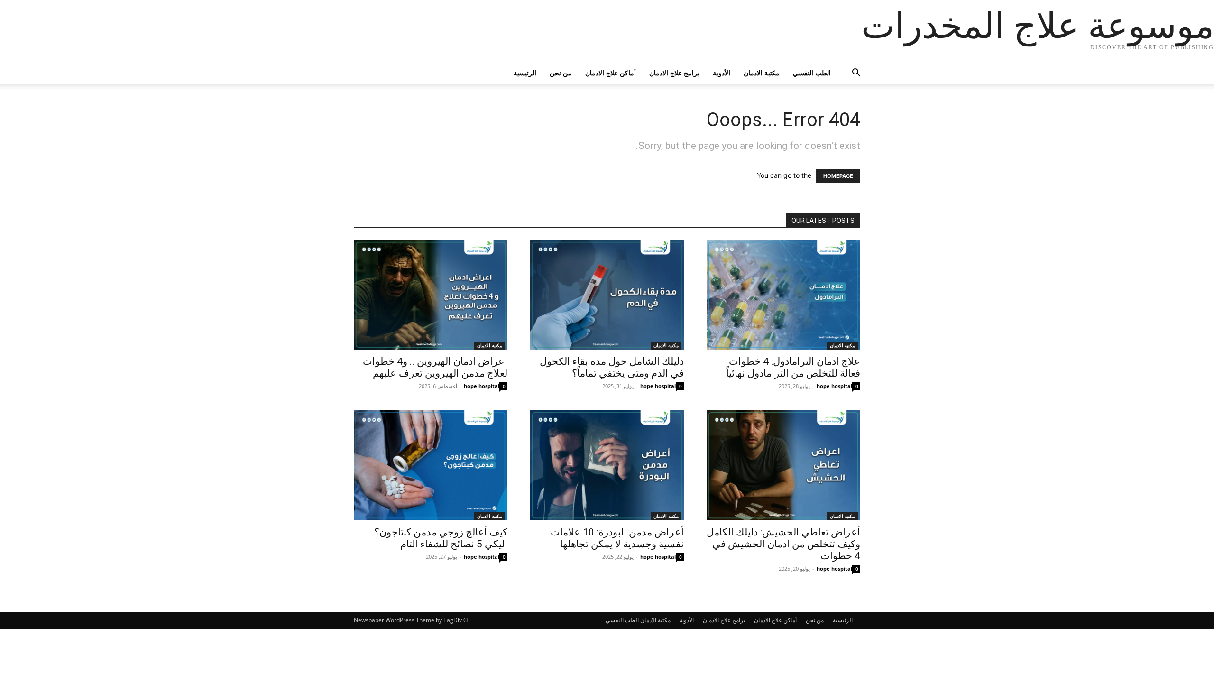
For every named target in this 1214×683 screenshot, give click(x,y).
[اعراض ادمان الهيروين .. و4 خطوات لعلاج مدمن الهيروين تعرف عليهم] (430, 295)
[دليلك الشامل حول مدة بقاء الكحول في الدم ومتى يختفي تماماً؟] (607, 295)
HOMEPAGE (838, 176)
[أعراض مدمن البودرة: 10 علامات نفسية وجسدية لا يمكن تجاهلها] (607, 465)
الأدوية (721, 72)
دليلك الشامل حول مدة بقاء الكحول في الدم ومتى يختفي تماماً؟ (612, 367)
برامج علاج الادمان (674, 72)
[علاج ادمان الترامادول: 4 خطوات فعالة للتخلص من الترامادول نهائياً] (783, 295)
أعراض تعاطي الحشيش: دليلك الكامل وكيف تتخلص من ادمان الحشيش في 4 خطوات (783, 544)
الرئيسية (525, 72)
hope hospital (481, 385)
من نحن (561, 72)
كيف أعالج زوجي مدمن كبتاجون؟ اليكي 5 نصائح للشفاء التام (440, 538)
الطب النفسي (812, 72)
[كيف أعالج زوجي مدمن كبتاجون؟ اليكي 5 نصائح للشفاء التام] (430, 465)
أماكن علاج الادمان (610, 72)
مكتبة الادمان (762, 72)
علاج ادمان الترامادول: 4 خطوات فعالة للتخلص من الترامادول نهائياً (793, 367)
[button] (848, 73)
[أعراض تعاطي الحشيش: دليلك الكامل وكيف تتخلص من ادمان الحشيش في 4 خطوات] (783, 465)
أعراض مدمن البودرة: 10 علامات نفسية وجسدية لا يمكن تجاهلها (617, 538)
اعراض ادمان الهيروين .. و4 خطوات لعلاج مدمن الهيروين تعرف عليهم (435, 367)
